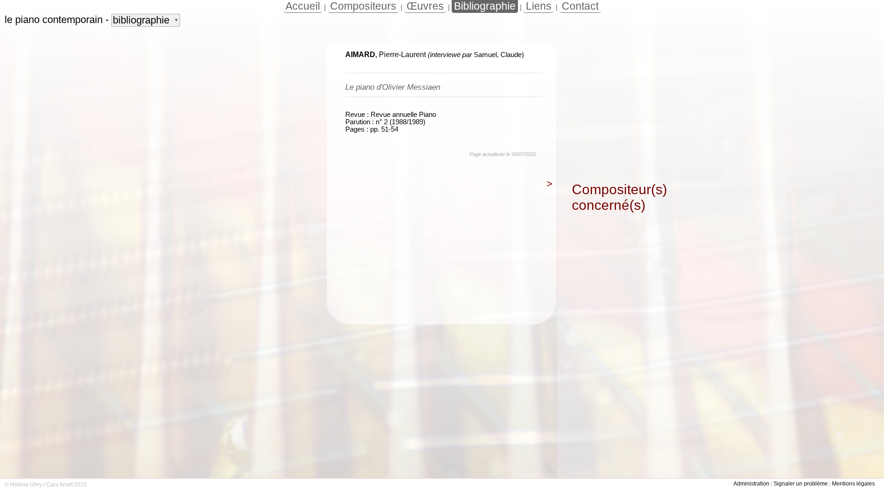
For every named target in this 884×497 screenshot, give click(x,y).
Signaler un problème (801, 483)
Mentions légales (853, 483)
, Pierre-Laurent (385, 54)
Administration (751, 483)
